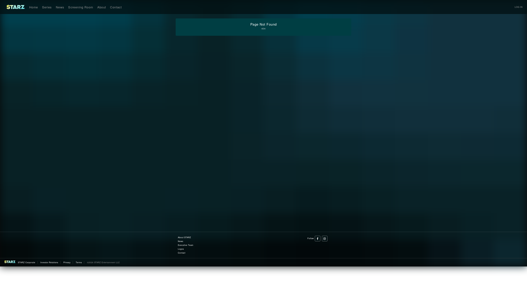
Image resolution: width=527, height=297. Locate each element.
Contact (116, 7)
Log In (519, 7)
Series (47, 7)
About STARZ (184, 237)
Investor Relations (49, 262)
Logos (181, 249)
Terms (79, 262)
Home (33, 7)
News (60, 7)
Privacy (67, 262)
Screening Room (80, 7)
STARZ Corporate (26, 262)
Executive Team (185, 245)
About (101, 7)
